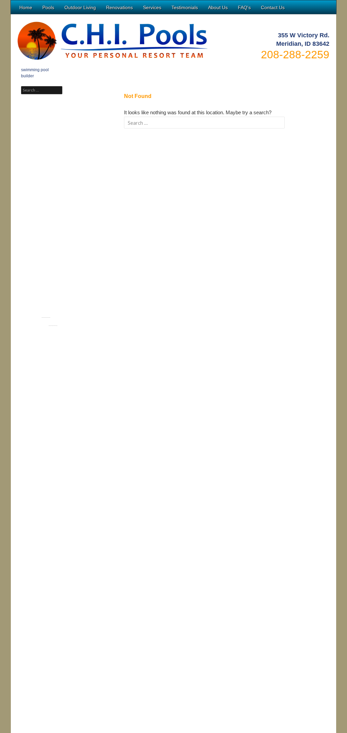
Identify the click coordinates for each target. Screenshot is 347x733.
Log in (33, 306)
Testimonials (184, 7)
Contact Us (273, 7)
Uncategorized (41, 272)
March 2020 (39, 237)
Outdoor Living (80, 7)
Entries (39, 315)
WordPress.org (41, 331)
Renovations (119, 7)
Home (25, 7)
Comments (42, 323)
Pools (48, 7)
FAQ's (244, 7)
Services (152, 7)
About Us (218, 7)
